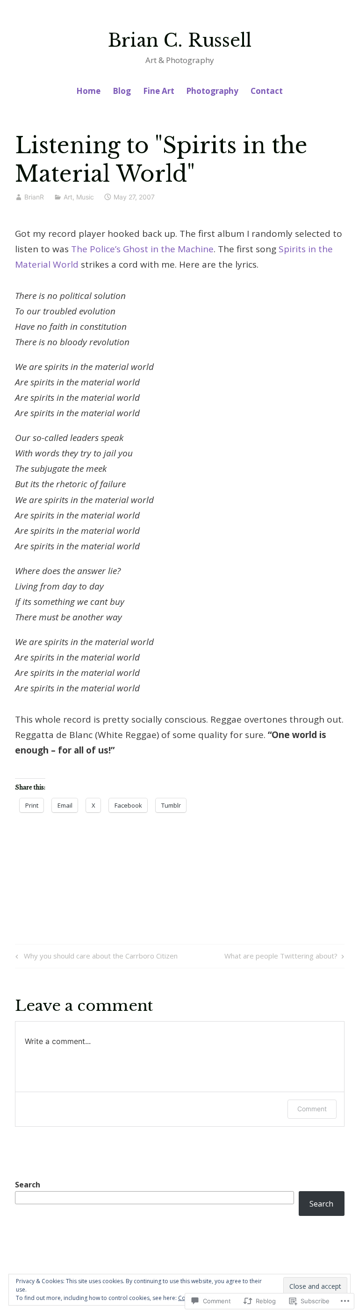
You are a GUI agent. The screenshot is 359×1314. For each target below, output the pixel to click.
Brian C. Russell (179, 40)
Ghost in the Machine (168, 249)
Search (27, 1184)
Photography (212, 90)
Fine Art (158, 90)
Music (85, 197)
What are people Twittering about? (280, 957)
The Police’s (96, 249)
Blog (122, 90)
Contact (267, 90)
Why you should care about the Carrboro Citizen (95, 957)
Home (88, 90)
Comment (312, 1109)
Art (68, 197)
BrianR (34, 197)
